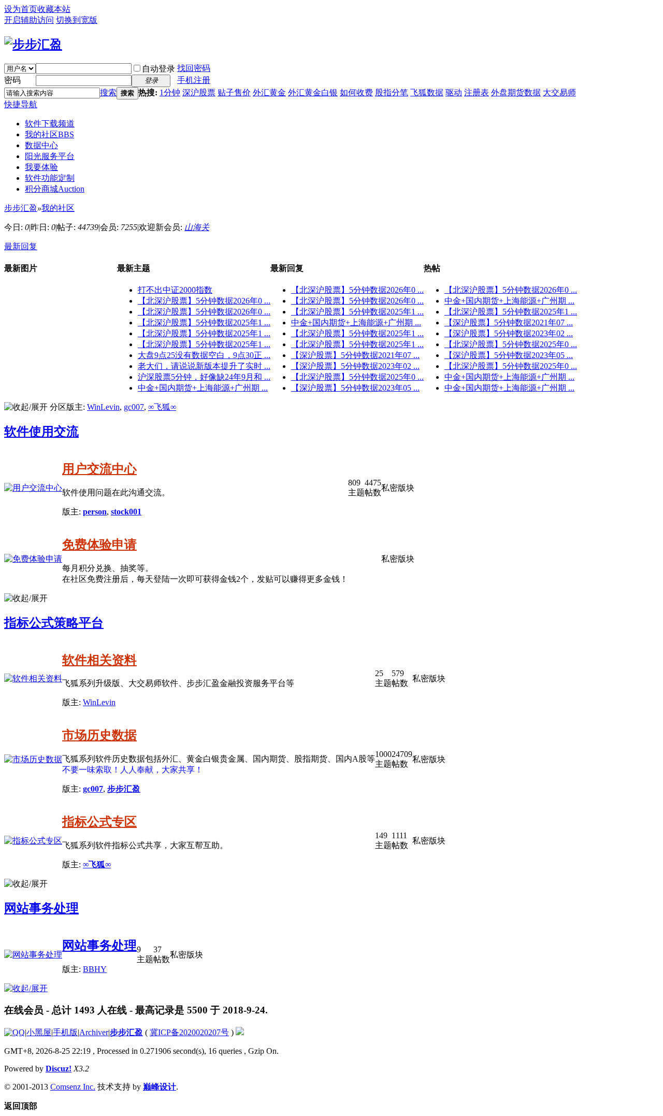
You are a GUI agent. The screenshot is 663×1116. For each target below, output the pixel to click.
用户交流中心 (99, 469)
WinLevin (103, 407)
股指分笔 (391, 92)
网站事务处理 (41, 908)
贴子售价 (234, 92)
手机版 (65, 1032)
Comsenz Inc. (72, 1086)
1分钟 (170, 92)
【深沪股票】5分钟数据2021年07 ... (355, 355)
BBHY (95, 969)
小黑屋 (38, 1032)
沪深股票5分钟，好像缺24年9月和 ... (204, 377)
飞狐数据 (426, 92)
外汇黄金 (269, 92)
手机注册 (193, 80)
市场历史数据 (99, 735)
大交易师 (559, 92)
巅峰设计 (159, 1086)
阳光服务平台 (50, 156)
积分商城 (54, 188)
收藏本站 (53, 9)
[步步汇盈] (33, 44)
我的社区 (49, 134)
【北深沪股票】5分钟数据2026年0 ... (204, 300)
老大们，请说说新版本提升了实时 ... (204, 366)
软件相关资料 (99, 660)
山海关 (196, 227)
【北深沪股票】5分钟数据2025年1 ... (204, 322)
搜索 (108, 92)
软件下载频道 (50, 123)
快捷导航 (20, 104)
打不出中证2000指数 (175, 289)
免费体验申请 (99, 544)
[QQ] (14, 1032)
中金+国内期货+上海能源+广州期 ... (203, 387)
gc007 (134, 407)
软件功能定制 (50, 178)
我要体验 (41, 167)
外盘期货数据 (516, 92)
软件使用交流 (41, 431)
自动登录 (158, 68)
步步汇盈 (20, 208)
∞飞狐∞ (162, 407)
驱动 (453, 92)
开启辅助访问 (29, 20)
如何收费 (356, 92)
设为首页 (20, 9)
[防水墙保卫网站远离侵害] (240, 1032)
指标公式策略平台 (54, 622)
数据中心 (41, 145)
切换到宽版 (76, 20)
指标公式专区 (99, 821)
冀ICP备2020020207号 (189, 1032)
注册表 (476, 92)
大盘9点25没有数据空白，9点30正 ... (204, 355)
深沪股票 (198, 92)
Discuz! (58, 1068)
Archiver (93, 1032)
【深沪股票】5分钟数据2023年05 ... (355, 387)
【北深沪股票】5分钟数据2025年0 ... (357, 377)
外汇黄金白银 (313, 92)
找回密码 (193, 68)
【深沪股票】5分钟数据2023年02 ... (355, 366)
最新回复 (20, 246)
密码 (12, 80)
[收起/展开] (26, 407)
